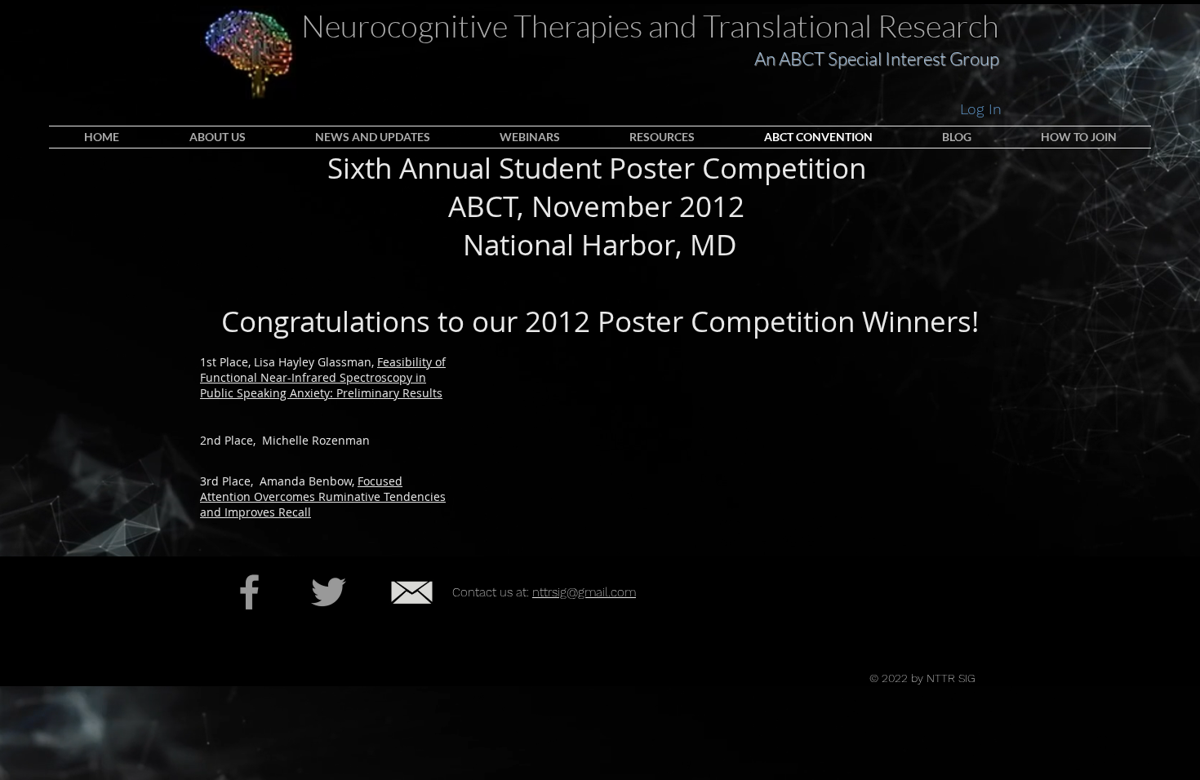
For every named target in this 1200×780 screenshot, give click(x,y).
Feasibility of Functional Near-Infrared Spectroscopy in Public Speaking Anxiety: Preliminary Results (323, 377)
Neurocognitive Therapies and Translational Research (650, 26)
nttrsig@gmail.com (584, 592)
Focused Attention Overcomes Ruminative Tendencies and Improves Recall (323, 496)
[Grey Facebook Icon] (249, 592)
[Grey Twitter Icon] (328, 592)
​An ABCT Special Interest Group (876, 58)
